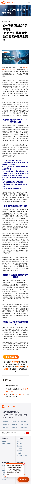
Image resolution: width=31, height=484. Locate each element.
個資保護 (5, 427)
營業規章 (19, 450)
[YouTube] (27, 433)
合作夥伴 (19, 443)
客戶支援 (4, 441)
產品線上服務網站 (6, 443)
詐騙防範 (14, 425)
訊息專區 (19, 446)
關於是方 (19, 441)
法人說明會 (5, 477)
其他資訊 (4, 479)
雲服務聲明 (24, 427)
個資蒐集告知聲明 (22, 455)
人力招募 (19, 448)
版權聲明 (14, 427)
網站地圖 (5, 422)
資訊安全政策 (24, 425)
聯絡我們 (19, 453)
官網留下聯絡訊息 (18, 394)
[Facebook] (24, 433)
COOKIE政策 (15, 422)
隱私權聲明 (6, 425)
